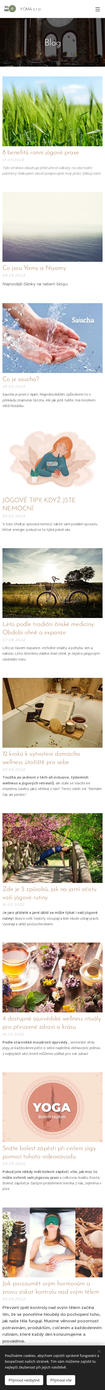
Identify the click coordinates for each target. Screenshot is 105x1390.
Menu (98, 9)
